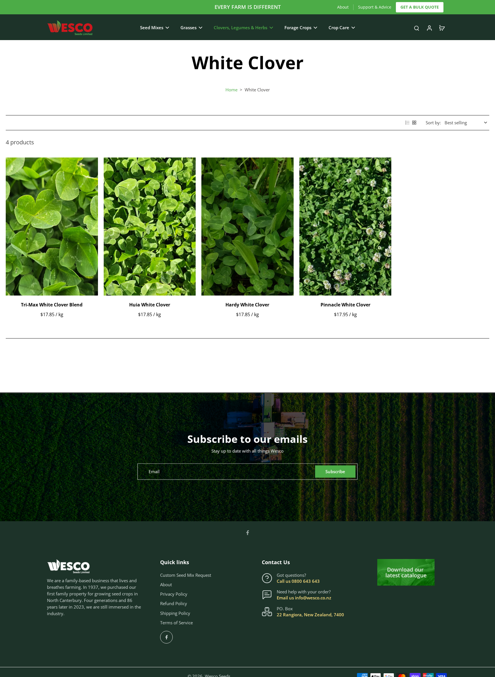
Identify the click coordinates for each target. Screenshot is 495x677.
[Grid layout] (414, 122)
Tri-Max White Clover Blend (51, 305)
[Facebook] (247, 532)
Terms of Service (176, 623)
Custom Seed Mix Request (185, 575)
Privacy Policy (173, 594)
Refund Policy (173, 604)
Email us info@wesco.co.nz (304, 598)
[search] (416, 28)
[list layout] (407, 122)
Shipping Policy (175, 613)
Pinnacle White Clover (345, 305)
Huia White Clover (149, 305)
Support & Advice (374, 7)
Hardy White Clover (247, 305)
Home (231, 90)
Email (154, 472)
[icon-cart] (441, 28)
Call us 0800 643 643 (298, 581)
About (343, 7)
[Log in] (429, 28)
